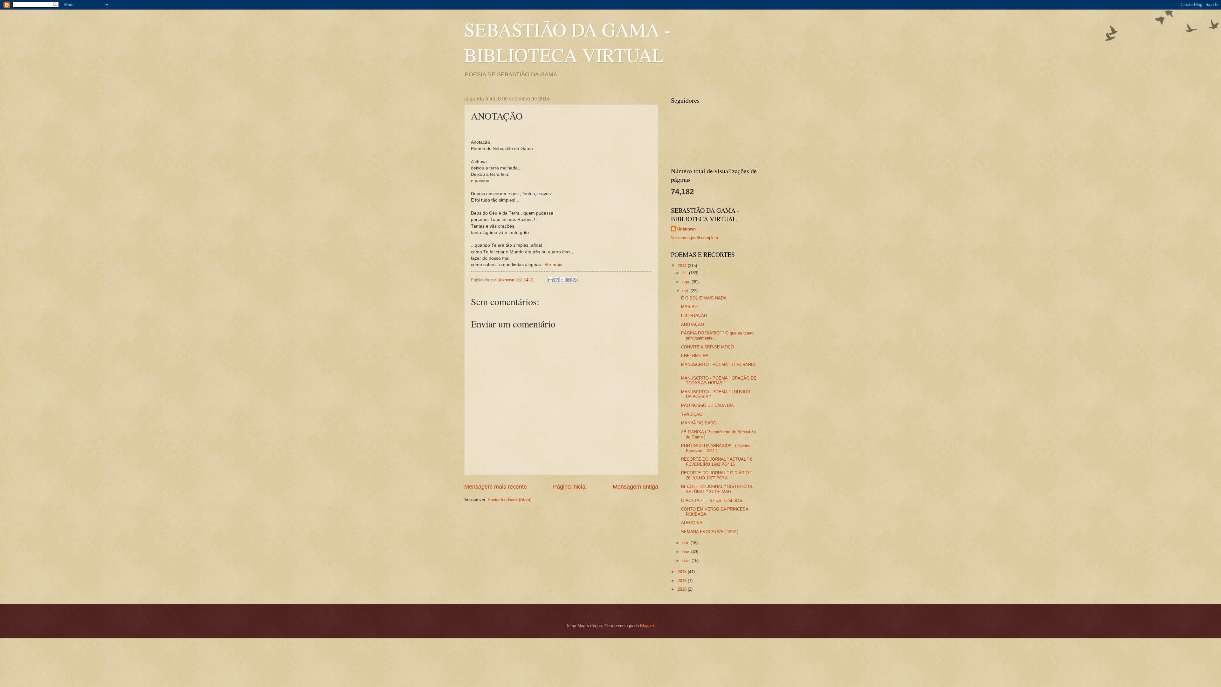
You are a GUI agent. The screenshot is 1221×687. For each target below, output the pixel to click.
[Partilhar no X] (562, 280)
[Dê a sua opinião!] (556, 280)
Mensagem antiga (635, 487)
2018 (683, 589)
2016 (683, 580)
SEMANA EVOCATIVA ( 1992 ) (709, 531)
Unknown (686, 229)
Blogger (647, 625)
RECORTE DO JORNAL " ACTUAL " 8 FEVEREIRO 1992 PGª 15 (716, 461)
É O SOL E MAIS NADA (704, 298)
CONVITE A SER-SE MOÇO (707, 347)
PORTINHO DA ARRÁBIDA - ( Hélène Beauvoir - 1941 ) (715, 448)
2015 (683, 571)
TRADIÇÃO (691, 414)
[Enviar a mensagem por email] (550, 280)
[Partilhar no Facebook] (568, 280)
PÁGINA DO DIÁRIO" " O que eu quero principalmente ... (717, 335)
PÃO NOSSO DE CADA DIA (707, 405)
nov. (686, 551)
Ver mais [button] (553, 264)
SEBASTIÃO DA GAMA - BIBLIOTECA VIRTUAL (567, 42)
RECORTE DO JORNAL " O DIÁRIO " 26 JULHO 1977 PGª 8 (716, 475)
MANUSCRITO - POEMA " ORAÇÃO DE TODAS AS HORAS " (718, 380)
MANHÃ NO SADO (698, 423)
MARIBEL (690, 306)
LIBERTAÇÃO (694, 315)
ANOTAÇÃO (692, 324)
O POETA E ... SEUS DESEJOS (711, 500)
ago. (687, 281)
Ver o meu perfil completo (694, 237)
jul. (685, 273)
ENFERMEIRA (694, 355)
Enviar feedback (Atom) (509, 499)
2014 (683, 265)
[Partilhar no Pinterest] (574, 280)
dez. (687, 560)
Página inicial (570, 487)
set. (686, 290)
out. (686, 542)
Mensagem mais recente (495, 487)
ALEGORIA (691, 522)
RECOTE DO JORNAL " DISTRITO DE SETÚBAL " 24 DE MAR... (717, 489)
